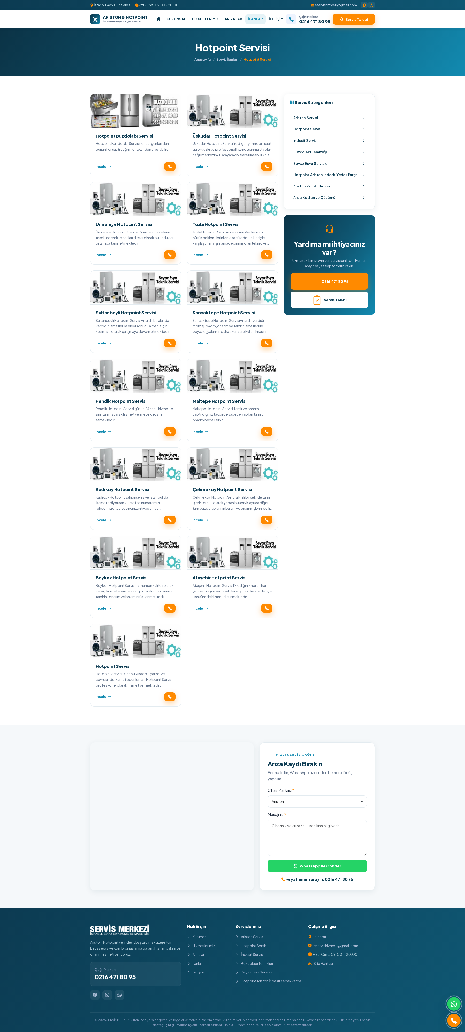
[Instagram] (371, 5)
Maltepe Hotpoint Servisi (220, 401)
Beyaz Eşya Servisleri (311, 163)
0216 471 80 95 (335, 281)
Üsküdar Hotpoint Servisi (219, 136)
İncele (101, 166)
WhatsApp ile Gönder (320, 865)
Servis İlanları (227, 59)
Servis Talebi (356, 19)
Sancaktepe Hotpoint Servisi (224, 312)
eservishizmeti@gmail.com (336, 5)
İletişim (276, 19)
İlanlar (255, 19)
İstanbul (320, 937)
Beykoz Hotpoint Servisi (121, 577)
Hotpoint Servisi (113, 666)
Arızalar (233, 19)
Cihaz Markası (280, 790)
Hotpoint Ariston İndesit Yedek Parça (325, 174)
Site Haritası (323, 963)
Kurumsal (176, 19)
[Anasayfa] (158, 19)
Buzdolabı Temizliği (310, 152)
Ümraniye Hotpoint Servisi (124, 224)
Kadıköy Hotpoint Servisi (122, 489)
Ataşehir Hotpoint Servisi (220, 577)
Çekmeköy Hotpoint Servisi (222, 489)
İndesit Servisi (305, 140)
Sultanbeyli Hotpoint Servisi (126, 312)
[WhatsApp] (119, 995)
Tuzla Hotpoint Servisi (216, 224)
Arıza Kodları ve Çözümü (314, 197)
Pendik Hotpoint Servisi (121, 401)
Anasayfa (202, 59)
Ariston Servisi (305, 117)
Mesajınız (276, 814)
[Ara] (454, 1020)
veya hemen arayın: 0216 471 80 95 (319, 879)
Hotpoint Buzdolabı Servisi (124, 136)
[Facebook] (364, 5)
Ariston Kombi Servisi (311, 186)
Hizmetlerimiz (205, 19)
